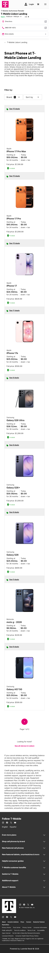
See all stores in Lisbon (24, 746)
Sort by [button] (33, 97)
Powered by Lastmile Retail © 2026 (24, 949)
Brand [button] (9, 97)
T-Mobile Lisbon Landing (17, 42)
